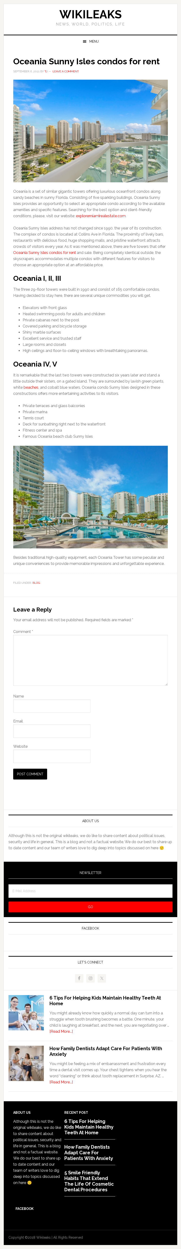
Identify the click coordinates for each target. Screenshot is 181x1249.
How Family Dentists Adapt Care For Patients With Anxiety (88, 1152)
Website (20, 746)
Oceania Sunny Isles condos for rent (44, 252)
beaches (31, 387)
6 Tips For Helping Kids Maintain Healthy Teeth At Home (88, 1126)
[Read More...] (61, 1031)
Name (18, 696)
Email (18, 721)
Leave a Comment (66, 71)
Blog (36, 582)
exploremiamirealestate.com (101, 216)
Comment (23, 631)
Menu (94, 41)
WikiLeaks (90, 14)
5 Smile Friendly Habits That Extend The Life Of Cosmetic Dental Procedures (89, 1181)
